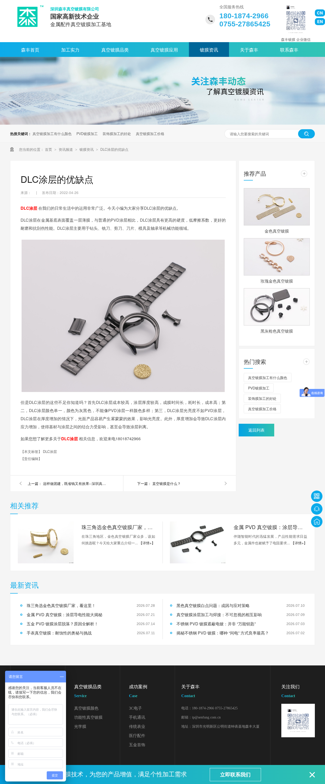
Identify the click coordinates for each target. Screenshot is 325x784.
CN (320, 13)
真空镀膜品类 (115, 49)
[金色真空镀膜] (277, 206)
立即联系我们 (235, 774)
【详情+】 (147, 542)
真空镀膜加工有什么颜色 (52, 133)
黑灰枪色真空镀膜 (277, 331)
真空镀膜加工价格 (150, 133)
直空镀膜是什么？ (166, 483)
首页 (49, 149)
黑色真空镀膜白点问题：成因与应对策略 (213, 605)
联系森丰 (289, 49)
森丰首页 (30, 49)
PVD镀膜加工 (87, 133)
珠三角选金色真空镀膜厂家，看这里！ (118, 527)
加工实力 (70, 49)
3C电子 (135, 708)
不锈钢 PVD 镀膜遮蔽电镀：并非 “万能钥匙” (216, 624)
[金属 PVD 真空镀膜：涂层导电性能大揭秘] (198, 542)
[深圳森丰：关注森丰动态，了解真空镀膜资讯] (162, 123)
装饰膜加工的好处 (117, 133)
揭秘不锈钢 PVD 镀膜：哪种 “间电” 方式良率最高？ (222, 633)
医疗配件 (137, 735)
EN (320, 21)
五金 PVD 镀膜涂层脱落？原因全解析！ (62, 624)
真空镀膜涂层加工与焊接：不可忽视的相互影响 (219, 614)
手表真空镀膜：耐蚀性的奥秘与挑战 (59, 633)
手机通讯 (137, 717)
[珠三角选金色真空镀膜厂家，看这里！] (46, 542)
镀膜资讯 (209, 49)
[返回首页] (316, 521)
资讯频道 (66, 149)
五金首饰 (137, 745)
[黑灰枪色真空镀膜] (277, 306)
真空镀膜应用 (164, 49)
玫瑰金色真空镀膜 (277, 281)
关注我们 (290, 691)
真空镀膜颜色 (86, 708)
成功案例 (138, 691)
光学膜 (80, 726)
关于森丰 (249, 49)
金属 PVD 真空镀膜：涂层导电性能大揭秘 (270, 527)
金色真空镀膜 (277, 231)
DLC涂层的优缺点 (114, 149)
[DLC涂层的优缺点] (28, 16)
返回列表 (256, 430)
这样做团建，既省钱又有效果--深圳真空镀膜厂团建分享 (76, 483)
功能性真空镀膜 (88, 717)
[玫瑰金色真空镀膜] (277, 256)
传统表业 (137, 726)
